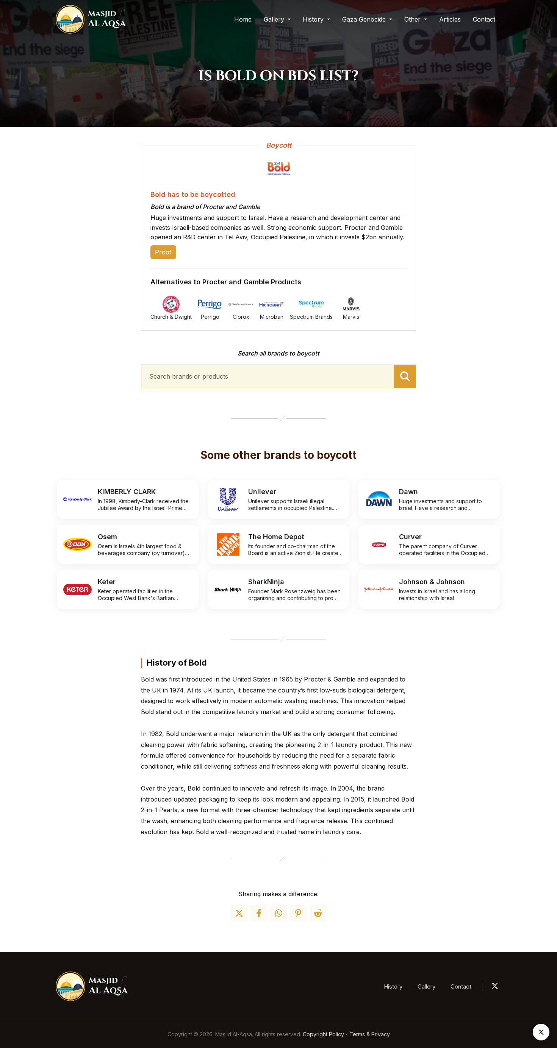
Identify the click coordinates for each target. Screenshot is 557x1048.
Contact (484, 19)
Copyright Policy (323, 1034)
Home (243, 19)
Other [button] (413, 19)
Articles (450, 19)
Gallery (426, 986)
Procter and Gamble (231, 207)
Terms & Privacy (369, 1034)
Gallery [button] (275, 19)
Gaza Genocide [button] (365, 19)
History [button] (314, 19)
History (393, 986)
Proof (163, 252)
